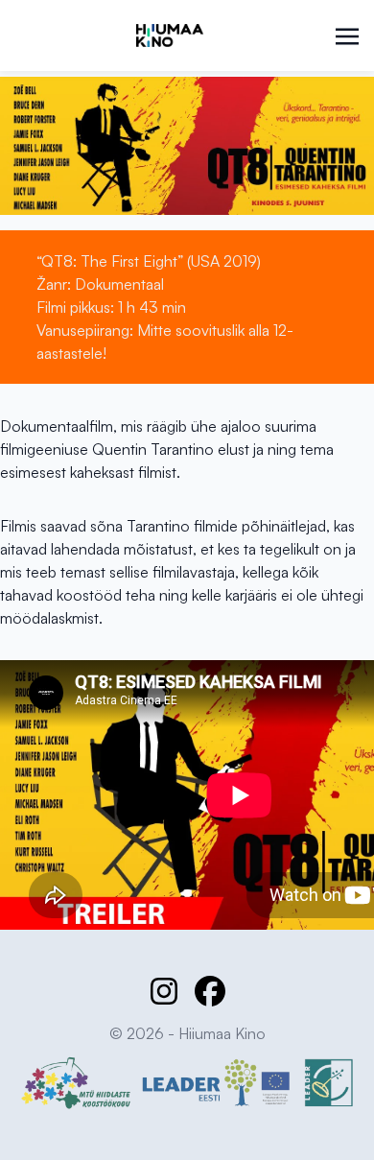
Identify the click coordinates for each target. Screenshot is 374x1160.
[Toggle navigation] (347, 34)
